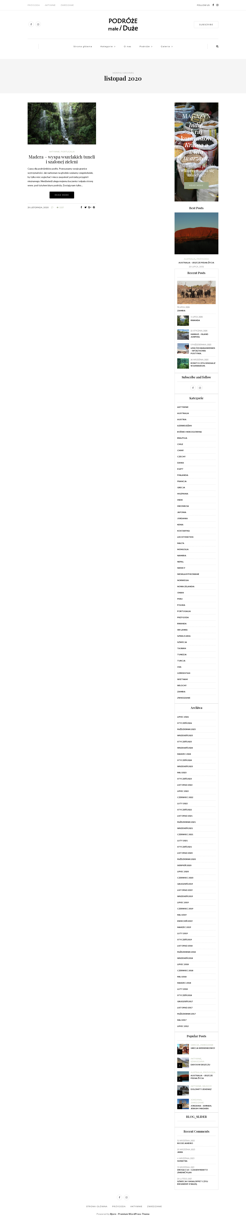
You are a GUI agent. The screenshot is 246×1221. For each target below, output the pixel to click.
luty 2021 (182, 840)
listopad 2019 (184, 890)
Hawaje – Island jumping (199, 335)
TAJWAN (181, 648)
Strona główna (82, 46)
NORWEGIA (183, 580)
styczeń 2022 (184, 809)
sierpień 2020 (184, 865)
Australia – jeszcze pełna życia (196, 262)
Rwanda (195, 320)
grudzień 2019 (185, 884)
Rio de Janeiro (185, 1143)
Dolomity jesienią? (201, 1089)
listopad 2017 (184, 1007)
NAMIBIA (181, 555)
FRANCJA (182, 481)
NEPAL (180, 561)
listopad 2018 (184, 945)
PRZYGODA (203, 259)
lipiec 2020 (183, 871)
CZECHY (181, 456)
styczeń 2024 (184, 760)
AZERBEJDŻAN (184, 425)
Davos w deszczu (200, 1064)
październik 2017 (186, 1014)
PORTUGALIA (68, 152)
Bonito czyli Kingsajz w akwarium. (203, 364)
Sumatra (182, 1161)
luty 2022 (182, 803)
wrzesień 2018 (185, 958)
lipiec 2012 (183, 1026)
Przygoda (34, 5)
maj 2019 (181, 915)
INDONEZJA (183, 506)
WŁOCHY (182, 685)
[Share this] (81, 207)
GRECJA (181, 487)
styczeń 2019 (184, 939)
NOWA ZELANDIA (185, 586)
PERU (180, 599)
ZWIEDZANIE (183, 698)
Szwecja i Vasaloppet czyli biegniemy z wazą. (192, 1182)
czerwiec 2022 (185, 797)
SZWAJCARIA (184, 636)
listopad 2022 (184, 785)
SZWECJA (182, 642)
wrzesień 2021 (185, 828)
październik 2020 (186, 859)
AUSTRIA (181, 419)
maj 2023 (181, 772)
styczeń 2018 (184, 995)
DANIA (180, 462)
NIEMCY (181, 568)
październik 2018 (186, 952)
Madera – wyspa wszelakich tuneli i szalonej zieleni (62, 159)
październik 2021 (186, 822)
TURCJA (181, 660)
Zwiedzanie (67, 5)
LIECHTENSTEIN (185, 537)
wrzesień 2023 (185, 766)
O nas (127, 46)
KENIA (180, 524)
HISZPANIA (182, 493)
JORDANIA (182, 518)
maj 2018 (181, 976)
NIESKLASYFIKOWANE (188, 574)
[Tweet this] (86, 207)
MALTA (180, 543)
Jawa (180, 1152)
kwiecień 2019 (184, 921)
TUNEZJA (182, 654)
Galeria (165, 46)
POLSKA (181, 605)
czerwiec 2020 (185, 877)
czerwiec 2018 (185, 970)
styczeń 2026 (184, 723)
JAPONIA (181, 512)
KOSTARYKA (183, 530)
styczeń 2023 (184, 778)
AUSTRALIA (189, 259)
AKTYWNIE (54, 152)
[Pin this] (94, 207)
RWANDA (182, 623)
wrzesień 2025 (185, 735)
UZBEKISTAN (183, 673)
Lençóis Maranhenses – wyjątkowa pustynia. (203, 351)
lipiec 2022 (183, 791)
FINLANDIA (182, 475)
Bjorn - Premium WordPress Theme (129, 1213)
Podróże (145, 46)
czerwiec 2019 (185, 908)
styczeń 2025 (184, 741)
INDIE (180, 500)
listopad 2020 (184, 853)
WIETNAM (182, 679)
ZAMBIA (181, 691)
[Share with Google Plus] (90, 207)
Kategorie (107, 46)
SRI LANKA (182, 629)
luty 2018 (182, 989)
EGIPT (180, 469)
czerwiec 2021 (185, 834)
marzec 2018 (184, 983)
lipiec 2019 (183, 902)
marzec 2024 (184, 754)
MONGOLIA (183, 549)
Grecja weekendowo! (203, 1048)
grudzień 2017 (185, 1001)
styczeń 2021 (184, 846)
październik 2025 (186, 729)
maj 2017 (181, 1020)
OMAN (180, 592)
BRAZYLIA (182, 438)
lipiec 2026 (183, 717)
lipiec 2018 (183, 964)
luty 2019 (182, 933)
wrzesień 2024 (185, 748)
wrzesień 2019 (185, 896)
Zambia (181, 310)
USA (179, 667)
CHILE (180, 444)
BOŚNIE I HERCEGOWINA (189, 432)
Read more (62, 195)
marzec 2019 (184, 927)
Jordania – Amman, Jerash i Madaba (201, 1107)
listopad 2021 (184, 816)
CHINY (180, 450)
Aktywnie (50, 5)
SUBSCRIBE (206, 24)
